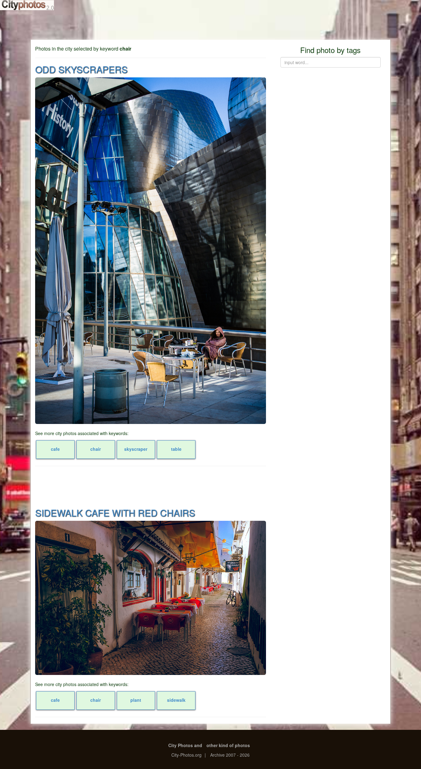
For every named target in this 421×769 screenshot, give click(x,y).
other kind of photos (228, 745)
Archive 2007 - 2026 (230, 755)
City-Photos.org (186, 755)
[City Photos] (27, 5)
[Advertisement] (210, 25)
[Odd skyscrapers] (150, 250)
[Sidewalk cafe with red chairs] (150, 598)
